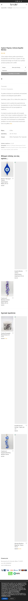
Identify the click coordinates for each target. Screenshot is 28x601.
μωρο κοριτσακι (14, 149)
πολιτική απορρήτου (14, 590)
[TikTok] (21, 1)
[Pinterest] (19, 1)
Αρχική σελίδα (3, 7)
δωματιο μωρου (14, 147)
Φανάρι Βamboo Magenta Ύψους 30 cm (19, 545)
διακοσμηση (8, 147)
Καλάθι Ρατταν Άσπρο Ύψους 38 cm (19, 427)
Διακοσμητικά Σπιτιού (21, 145)
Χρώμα (3, 67)
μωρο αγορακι (7, 149)
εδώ (11, 123)
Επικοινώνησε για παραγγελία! (21, 548)
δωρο (20, 147)
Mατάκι (8, 145)
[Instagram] (17, 1)
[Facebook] (15, 1)
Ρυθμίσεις (12, 598)
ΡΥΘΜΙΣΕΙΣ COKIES (5, 596)
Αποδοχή (5, 598)
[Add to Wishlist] (1, 79)
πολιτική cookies (7, 592)
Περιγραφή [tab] (4, 86)
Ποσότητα (4, 70)
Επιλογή (2, 185)
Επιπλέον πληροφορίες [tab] (7, 89)
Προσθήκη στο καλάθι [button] (6, 338)
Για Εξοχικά (10, 7)
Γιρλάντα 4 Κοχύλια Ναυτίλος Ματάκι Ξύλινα (6, 453)
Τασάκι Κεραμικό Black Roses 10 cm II (5, 335)
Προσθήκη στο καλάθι (14, 73)
